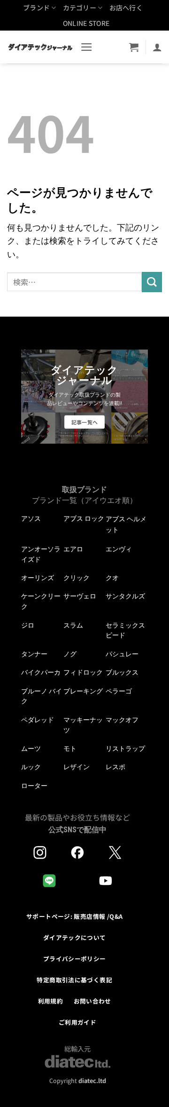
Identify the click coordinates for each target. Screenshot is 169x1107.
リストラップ (125, 748)
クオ (112, 577)
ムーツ (31, 748)
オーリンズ (37, 577)
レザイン (76, 767)
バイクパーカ (41, 672)
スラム (73, 625)
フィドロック (83, 672)
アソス (31, 518)
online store (86, 23)
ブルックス (122, 672)
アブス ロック (83, 518)
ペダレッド (37, 720)
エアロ (73, 549)
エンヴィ (119, 549)
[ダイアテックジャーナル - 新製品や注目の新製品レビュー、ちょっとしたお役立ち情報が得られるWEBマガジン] (40, 47)
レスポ (115, 767)
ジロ (27, 625)
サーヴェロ (79, 596)
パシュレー (122, 654)
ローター (34, 785)
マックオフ (122, 720)
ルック (31, 767)
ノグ (70, 654)
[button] (86, 47)
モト (70, 748)
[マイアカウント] (157, 47)
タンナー (34, 654)
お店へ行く (126, 7)
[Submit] (152, 282)
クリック (76, 577)
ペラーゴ (119, 691)
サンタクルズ (125, 596)
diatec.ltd (92, 1080)
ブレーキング (83, 691)
